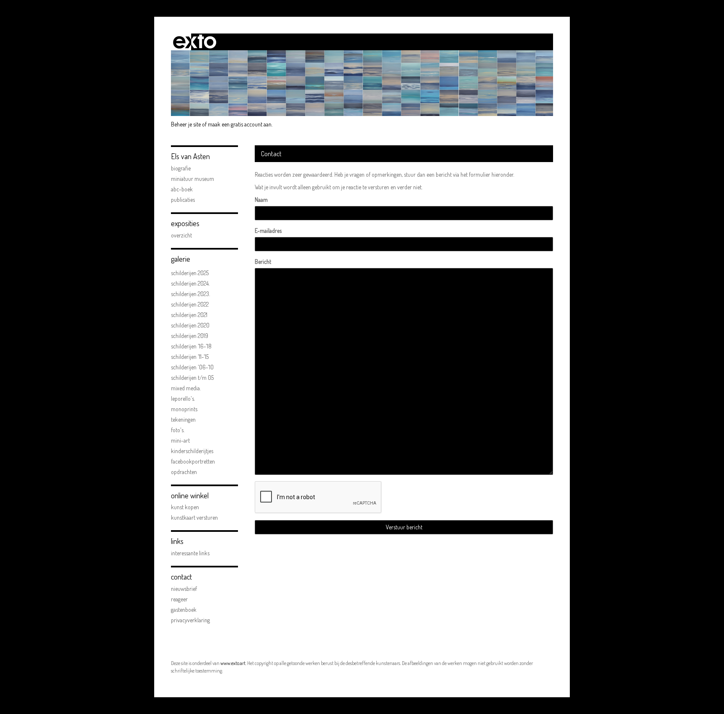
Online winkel (190, 495)
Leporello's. (183, 398)
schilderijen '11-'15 (190, 356)
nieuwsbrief (184, 588)
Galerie (180, 258)
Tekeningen (183, 419)
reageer (179, 599)
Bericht (263, 261)
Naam (261, 199)
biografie (181, 168)
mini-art (180, 440)
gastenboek (184, 609)
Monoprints (184, 408)
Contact (181, 576)
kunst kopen (185, 506)
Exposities (185, 223)
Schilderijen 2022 (190, 304)
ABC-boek (182, 189)
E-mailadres (268, 230)
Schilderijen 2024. (190, 283)
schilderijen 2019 (189, 335)
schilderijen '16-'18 (191, 346)
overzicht (181, 235)
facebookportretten (193, 461)
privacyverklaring (190, 620)
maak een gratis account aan (240, 124)
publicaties (183, 199)
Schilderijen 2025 (190, 272)
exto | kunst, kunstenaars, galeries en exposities (194, 42)
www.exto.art (233, 663)
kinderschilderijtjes (192, 450)
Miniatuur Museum (192, 178)
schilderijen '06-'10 (192, 367)
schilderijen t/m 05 (192, 377)
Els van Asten (190, 156)
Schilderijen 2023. (190, 293)
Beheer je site (186, 124)
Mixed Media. (186, 388)
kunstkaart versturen (194, 517)
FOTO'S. (177, 429)
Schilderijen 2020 (190, 325)
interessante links (190, 553)
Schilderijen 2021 (189, 314)
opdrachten (184, 471)
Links (177, 541)
